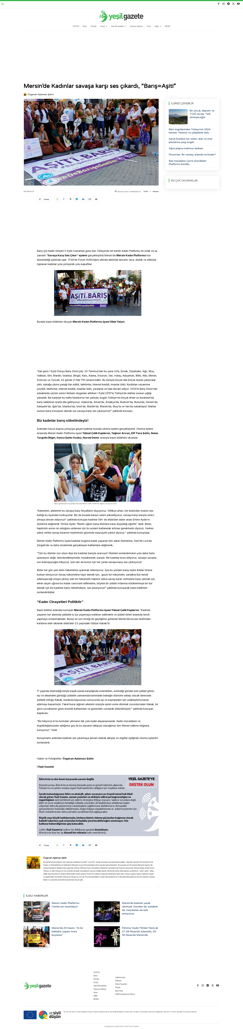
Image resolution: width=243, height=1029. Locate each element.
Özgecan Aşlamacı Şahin (41, 94)
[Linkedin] (83, 199)
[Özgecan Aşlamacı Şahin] (25, 94)
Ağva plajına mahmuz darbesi (186, 148)
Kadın (146, 191)
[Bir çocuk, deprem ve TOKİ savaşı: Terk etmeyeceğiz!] (178, 116)
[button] (3, 4)
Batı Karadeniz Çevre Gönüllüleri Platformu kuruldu (187, 162)
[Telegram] (228, 4)
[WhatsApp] (57, 199)
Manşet (156, 191)
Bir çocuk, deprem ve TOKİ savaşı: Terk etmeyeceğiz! (202, 114)
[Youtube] (238, 4)
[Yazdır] (96, 199)
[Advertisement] (121, 51)
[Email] (89, 199)
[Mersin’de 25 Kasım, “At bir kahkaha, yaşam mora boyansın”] (37, 936)
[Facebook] (218, 4)
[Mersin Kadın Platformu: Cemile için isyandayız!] (37, 911)
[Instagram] (223, 4)
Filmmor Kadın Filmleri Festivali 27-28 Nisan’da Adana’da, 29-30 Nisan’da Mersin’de (140, 931)
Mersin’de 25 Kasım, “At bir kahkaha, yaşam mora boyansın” (67, 931)
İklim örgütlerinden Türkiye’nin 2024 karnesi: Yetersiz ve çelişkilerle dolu (189, 131)
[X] (233, 4)
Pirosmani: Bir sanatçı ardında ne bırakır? (192, 154)
